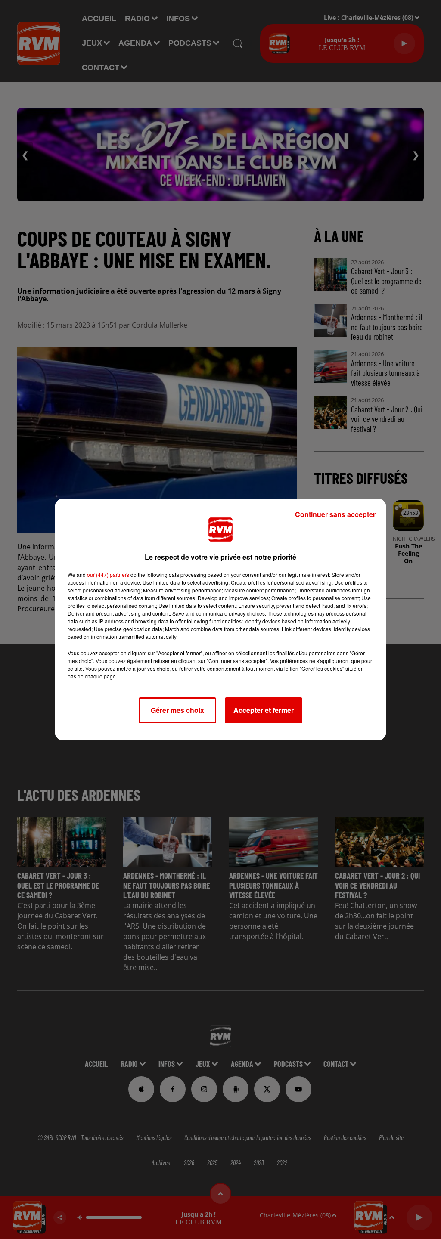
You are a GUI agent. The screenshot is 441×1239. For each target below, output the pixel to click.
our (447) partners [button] (108, 574)
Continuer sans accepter (335, 514)
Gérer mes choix (177, 710)
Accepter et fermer (263, 710)
